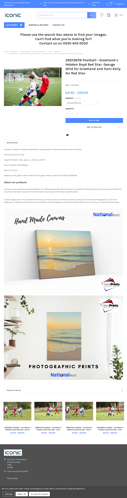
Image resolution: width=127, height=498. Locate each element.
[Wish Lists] (102, 15)
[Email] (67, 135)
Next (121, 390)
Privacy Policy (12, 478)
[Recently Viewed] (109, 15)
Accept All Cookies (39, 494)
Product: (73, 98)
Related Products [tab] (14, 390)
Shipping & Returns (38, 25)
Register (120, 4)
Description (12, 143)
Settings (9, 494)
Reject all (22, 494)
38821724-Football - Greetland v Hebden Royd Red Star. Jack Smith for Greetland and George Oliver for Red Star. (48, 431)
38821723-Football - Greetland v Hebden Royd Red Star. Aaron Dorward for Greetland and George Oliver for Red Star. (79, 431)
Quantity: (69, 109)
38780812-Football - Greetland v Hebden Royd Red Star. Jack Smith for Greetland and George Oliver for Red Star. (110, 431)
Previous (116, 390)
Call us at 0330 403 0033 (17, 471)
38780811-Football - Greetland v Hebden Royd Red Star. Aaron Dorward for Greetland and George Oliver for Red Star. (17, 431)
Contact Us (58, 25)
